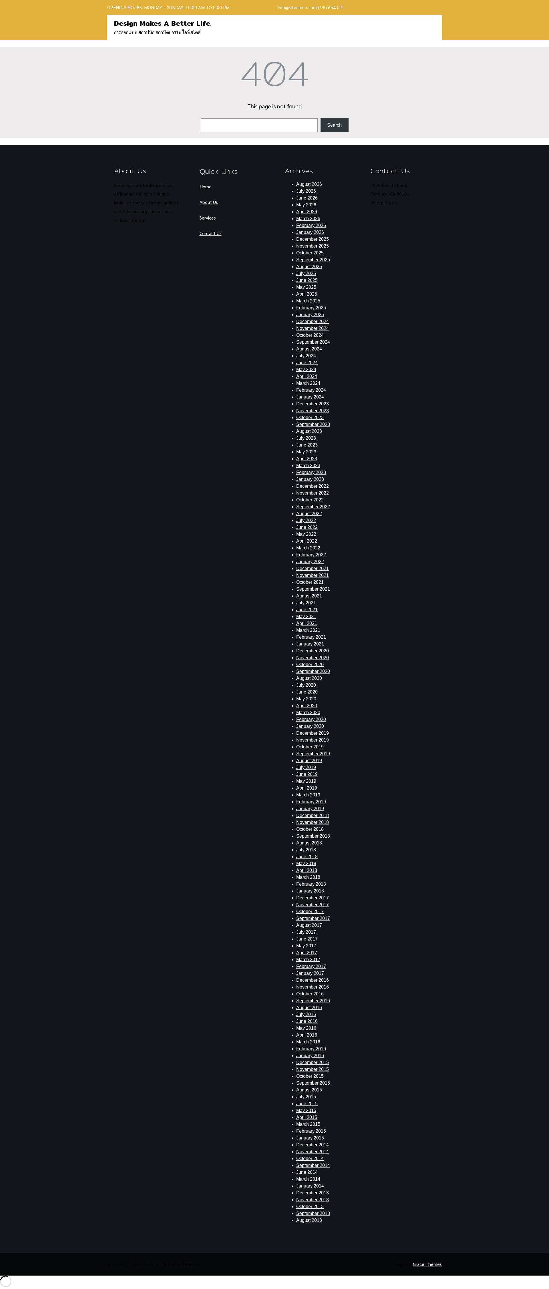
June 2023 (307, 445)
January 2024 (310, 397)
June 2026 (307, 198)
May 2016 (306, 1028)
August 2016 (309, 1007)
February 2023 (311, 472)
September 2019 (313, 753)
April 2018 (306, 870)
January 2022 (310, 561)
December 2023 (312, 403)
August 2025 (309, 266)
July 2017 (306, 932)
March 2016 (308, 1041)
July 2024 (306, 355)
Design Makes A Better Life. (163, 23)
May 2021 (306, 616)
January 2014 (310, 1186)
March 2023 (308, 465)
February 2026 (311, 225)
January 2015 (310, 1137)
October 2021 (310, 582)
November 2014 (312, 1151)
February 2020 (311, 719)
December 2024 (312, 321)
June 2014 (307, 1172)
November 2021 (312, 575)
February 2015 (311, 1131)
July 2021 (306, 602)
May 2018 (306, 863)
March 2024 (308, 383)
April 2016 (306, 1035)
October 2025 (310, 252)
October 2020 (310, 664)
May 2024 (306, 369)
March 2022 (308, 547)
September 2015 (313, 1083)
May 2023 (306, 451)
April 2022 (306, 541)
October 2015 (310, 1076)
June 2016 (307, 1021)
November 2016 (312, 987)
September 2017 (313, 918)
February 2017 (311, 966)
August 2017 (309, 925)
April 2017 (306, 952)
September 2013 (313, 1213)
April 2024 (306, 376)
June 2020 (307, 692)
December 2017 (312, 897)
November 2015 (312, 1069)
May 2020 (306, 698)
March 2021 (308, 630)
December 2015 (312, 1062)
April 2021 (306, 623)
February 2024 (311, 390)
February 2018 (311, 884)
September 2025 (313, 259)
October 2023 (310, 417)
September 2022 (313, 506)
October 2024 (310, 335)
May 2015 (306, 1110)
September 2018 (313, 836)
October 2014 (310, 1158)
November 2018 (312, 822)
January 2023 (310, 479)
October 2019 (310, 746)
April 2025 (306, 294)
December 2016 (312, 980)
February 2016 (311, 1048)
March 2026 (308, 218)
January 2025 (310, 314)
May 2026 (306, 204)
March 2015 (308, 1124)
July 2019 (306, 767)
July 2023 (306, 438)
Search (334, 125)
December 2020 (312, 650)
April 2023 (306, 458)
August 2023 (309, 431)
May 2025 (306, 287)
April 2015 (306, 1117)
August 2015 (309, 1089)
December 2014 (312, 1144)
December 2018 (312, 815)
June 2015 (307, 1103)
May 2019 (306, 781)
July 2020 (306, 685)
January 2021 (310, 643)
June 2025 (307, 280)
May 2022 (306, 534)
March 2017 (308, 959)
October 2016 (310, 993)
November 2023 (312, 410)
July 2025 (306, 273)
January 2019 (310, 808)
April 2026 (306, 211)
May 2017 (306, 945)
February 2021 (311, 637)
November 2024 (312, 328)
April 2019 (306, 788)
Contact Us (211, 233)
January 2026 (310, 232)
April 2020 (306, 705)
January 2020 (310, 726)
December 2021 (312, 568)
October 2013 (310, 1206)
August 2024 (309, 348)
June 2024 (307, 362)
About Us (209, 202)
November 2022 (312, 493)
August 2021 (309, 595)
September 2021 (313, 589)
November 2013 (312, 1199)
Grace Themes (427, 1264)
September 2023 (313, 424)
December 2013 (312, 1192)
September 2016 (313, 1000)
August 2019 (309, 760)
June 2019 (307, 774)
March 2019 (308, 794)
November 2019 (312, 740)
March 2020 (308, 712)
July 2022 (306, 520)
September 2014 (313, 1165)
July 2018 (306, 849)
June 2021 (307, 609)
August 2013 (309, 1220)
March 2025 (308, 300)
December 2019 (312, 733)
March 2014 (308, 1179)
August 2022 (309, 513)
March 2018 (308, 877)
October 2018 (310, 829)
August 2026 (309, 184)
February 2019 (311, 801)
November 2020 (312, 657)
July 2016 (306, 1014)
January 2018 (310, 890)
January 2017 (310, 973)
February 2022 (311, 554)
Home (206, 187)
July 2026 (306, 191)
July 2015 (306, 1096)
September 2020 (313, 671)
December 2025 (312, 239)
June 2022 (307, 527)
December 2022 (312, 486)
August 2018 (309, 842)
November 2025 (312, 246)
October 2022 (310, 499)
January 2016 (310, 1055)
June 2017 (307, 939)
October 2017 (310, 911)
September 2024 (313, 342)
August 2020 (309, 678)
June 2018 (307, 856)
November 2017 (312, 904)
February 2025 (311, 307)
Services (208, 218)
